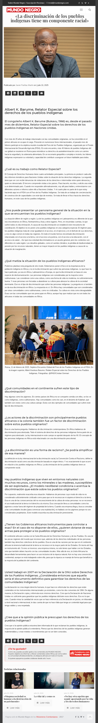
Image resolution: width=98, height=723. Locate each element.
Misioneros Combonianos (47, 717)
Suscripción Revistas (35, 3)
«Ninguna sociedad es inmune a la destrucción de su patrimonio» (18, 699)
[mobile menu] (81, 10)
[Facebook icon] (79, 3)
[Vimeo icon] (85, 3)
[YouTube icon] (89, 3)
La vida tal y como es (44, 696)
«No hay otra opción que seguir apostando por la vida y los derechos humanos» (78, 699)
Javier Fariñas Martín (24, 85)
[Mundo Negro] (26, 10)
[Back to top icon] (90, 717)
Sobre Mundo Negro (16, 3)
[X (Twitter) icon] (82, 3)
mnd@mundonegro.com (58, 3)
